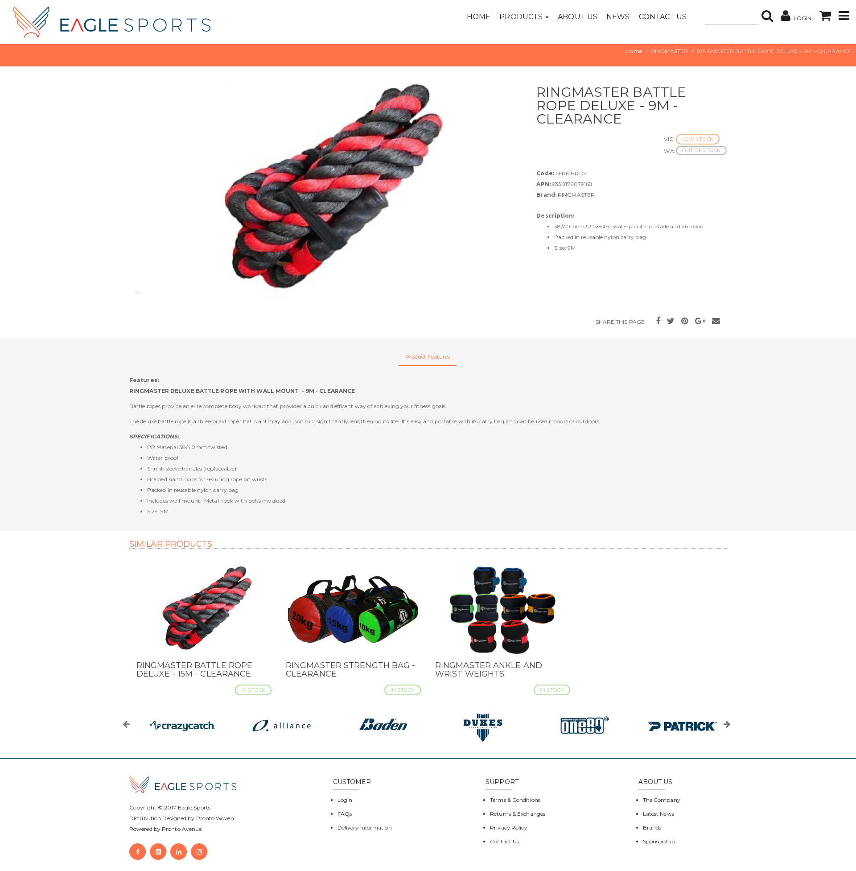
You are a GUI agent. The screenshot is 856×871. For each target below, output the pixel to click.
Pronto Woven (215, 818)
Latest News (658, 813)
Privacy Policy (508, 827)
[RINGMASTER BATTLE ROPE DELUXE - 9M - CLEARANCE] (326, 191)
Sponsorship (659, 841)
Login (345, 800)
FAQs (344, 813)
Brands (652, 827)
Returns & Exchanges (517, 813)
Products (521, 16)
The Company (661, 800)
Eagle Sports (193, 807)
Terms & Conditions (515, 800)
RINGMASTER (669, 51)
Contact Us (663, 16)
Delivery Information (364, 827)
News (618, 16)
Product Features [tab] (427, 356)
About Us (577, 16)
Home (478, 16)
